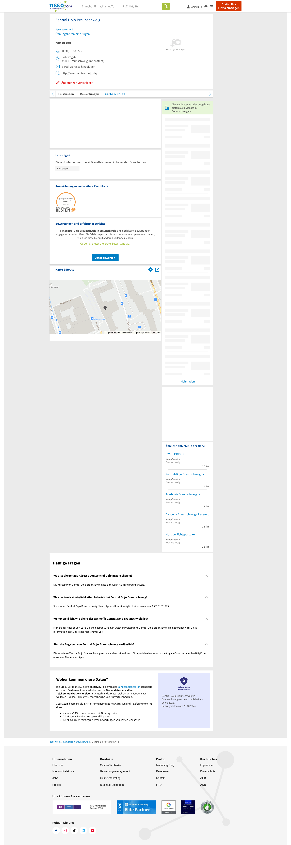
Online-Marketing (110, 778)
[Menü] (213, 6)
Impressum (206, 765)
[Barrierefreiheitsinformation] (207, 6)
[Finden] (166, 6)
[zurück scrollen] (52, 93)
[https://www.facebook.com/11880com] (56, 830)
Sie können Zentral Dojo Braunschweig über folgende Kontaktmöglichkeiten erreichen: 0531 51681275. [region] (111, 606)
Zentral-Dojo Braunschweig (183, 474)
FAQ (158, 784)
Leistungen (66, 94)
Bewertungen (89, 94)
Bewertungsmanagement (115, 771)
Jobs (55, 778)
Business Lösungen (112, 784)
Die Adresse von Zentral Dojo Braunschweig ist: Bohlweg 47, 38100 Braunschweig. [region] (99, 584)
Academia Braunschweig (181, 494)
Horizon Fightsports (178, 534)
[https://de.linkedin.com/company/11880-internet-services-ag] (83, 830)
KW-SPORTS (173, 454)
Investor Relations (63, 771)
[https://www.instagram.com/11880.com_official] (65, 830)
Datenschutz (207, 771)
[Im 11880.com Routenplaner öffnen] (150, 269)
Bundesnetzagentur (129, 686)
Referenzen (163, 771)
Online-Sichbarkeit (111, 765)
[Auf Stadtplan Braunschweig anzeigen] (157, 269)
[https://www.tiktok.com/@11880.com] (74, 830)
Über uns (57, 765)
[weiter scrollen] (210, 93)
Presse (56, 784)
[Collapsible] (206, 575)
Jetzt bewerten (105, 258)
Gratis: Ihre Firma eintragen (228, 6)
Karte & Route (115, 94)
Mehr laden (188, 381)
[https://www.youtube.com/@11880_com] (92, 830)
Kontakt (160, 778)
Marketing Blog (165, 765)
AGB (203, 778)
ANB (203, 784)
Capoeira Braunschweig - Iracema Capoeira (187, 514)
